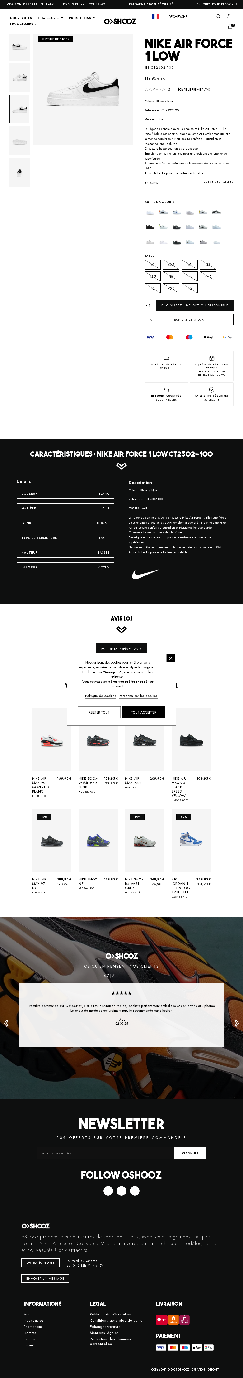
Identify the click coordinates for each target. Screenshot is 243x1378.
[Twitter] (121, 1191)
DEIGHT (213, 1370)
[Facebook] (108, 1191)
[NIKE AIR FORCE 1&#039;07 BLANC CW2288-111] (216, 227)
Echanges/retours (105, 1326)
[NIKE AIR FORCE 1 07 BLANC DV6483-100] (163, 212)
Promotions (33, 1326)
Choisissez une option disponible (195, 305)
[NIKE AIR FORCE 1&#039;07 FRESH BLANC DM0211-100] (150, 242)
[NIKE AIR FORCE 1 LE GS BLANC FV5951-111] (190, 212)
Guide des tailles (219, 182)
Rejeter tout (99, 712)
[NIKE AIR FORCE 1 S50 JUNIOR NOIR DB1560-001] (216, 212)
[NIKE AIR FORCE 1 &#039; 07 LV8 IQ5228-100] (150, 212)
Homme (30, 1332)
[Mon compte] (229, 16)
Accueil (30, 1314)
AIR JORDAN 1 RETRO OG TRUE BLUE (181, 888)
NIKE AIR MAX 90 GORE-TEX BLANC (41, 787)
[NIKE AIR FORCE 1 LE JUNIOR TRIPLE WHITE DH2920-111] (190, 227)
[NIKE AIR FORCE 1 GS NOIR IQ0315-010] (177, 227)
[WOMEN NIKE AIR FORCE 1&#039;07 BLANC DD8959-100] (216, 242)
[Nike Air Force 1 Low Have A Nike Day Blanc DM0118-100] (203, 212)
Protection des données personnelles (110, 1341)
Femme (30, 1339)
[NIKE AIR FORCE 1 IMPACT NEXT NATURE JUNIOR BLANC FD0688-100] (177, 212)
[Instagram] (135, 1191)
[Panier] (230, 27)
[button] (6, 1023)
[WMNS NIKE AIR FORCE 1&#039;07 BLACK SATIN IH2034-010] (177, 242)
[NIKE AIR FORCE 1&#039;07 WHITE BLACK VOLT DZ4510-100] (163, 227)
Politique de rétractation (110, 1314)
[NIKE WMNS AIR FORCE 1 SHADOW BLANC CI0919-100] (163, 242)
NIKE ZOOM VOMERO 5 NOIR (88, 784)
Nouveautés (34, 1320)
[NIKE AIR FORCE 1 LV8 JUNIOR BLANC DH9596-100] (203, 227)
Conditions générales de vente (116, 1320)
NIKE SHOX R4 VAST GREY (134, 885)
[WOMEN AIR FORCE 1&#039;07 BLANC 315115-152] (203, 242)
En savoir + (155, 182)
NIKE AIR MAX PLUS (133, 782)
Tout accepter (143, 712)
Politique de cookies (100, 695)
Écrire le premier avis (194, 89)
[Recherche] (218, 16)
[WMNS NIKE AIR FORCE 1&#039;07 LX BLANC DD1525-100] (190, 242)
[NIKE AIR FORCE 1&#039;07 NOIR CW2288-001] (150, 227)
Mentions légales (104, 1332)
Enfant (29, 1345)
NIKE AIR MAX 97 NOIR (40, 885)
